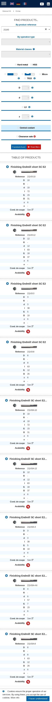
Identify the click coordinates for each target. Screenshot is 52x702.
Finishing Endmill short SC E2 (28, 167)
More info (15, 698)
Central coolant (27, 128)
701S (29, 78)
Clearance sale (26, 136)
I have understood (37, 698)
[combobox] (26, 29)
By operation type (26, 37)
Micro (45, 74)
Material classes (24, 49)
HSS (35, 65)
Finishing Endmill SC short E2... (28, 400)
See (29, 210)
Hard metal (22, 65)
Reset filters (35, 147)
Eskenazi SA (7, 11)
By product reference (26, 25)
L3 (25, 107)
